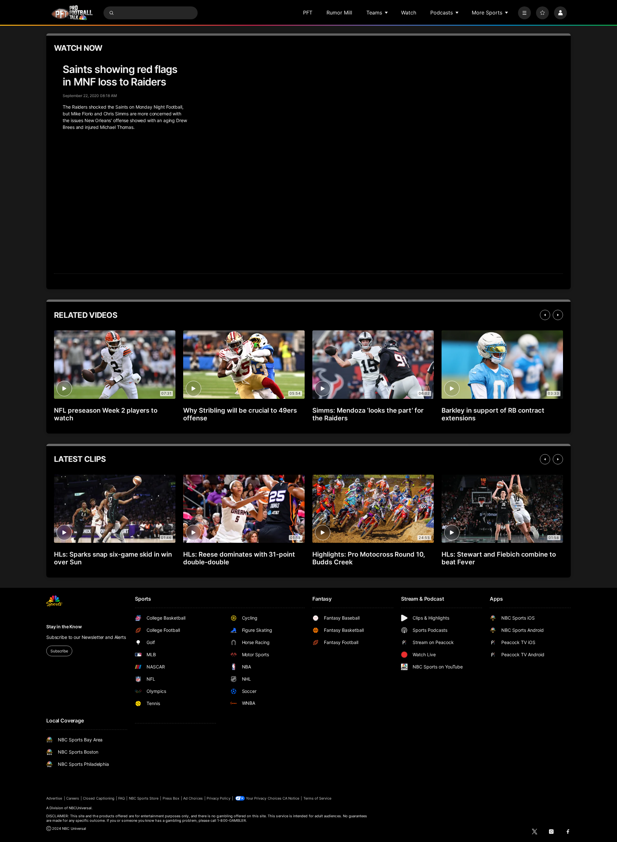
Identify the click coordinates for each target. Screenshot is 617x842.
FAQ (121, 798)
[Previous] (545, 315)
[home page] (72, 12)
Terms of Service (317, 798)
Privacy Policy (218, 798)
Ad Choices (193, 798)
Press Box (171, 798)
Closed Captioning (98, 798)
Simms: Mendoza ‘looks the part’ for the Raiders (368, 414)
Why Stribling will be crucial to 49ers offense (240, 414)
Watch (408, 12)
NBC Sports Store (144, 798)
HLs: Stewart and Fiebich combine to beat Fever (499, 558)
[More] (524, 12)
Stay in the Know (64, 626)
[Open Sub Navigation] (387, 12)
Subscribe (59, 651)
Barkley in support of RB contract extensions (493, 414)
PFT (307, 12)
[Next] (558, 315)
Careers (72, 798)
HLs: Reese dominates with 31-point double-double (239, 558)
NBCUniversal (80, 808)
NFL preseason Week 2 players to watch (105, 414)
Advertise (54, 798)
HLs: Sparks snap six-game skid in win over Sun (113, 558)
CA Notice (291, 798)
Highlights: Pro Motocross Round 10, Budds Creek (368, 558)
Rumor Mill (339, 12)
